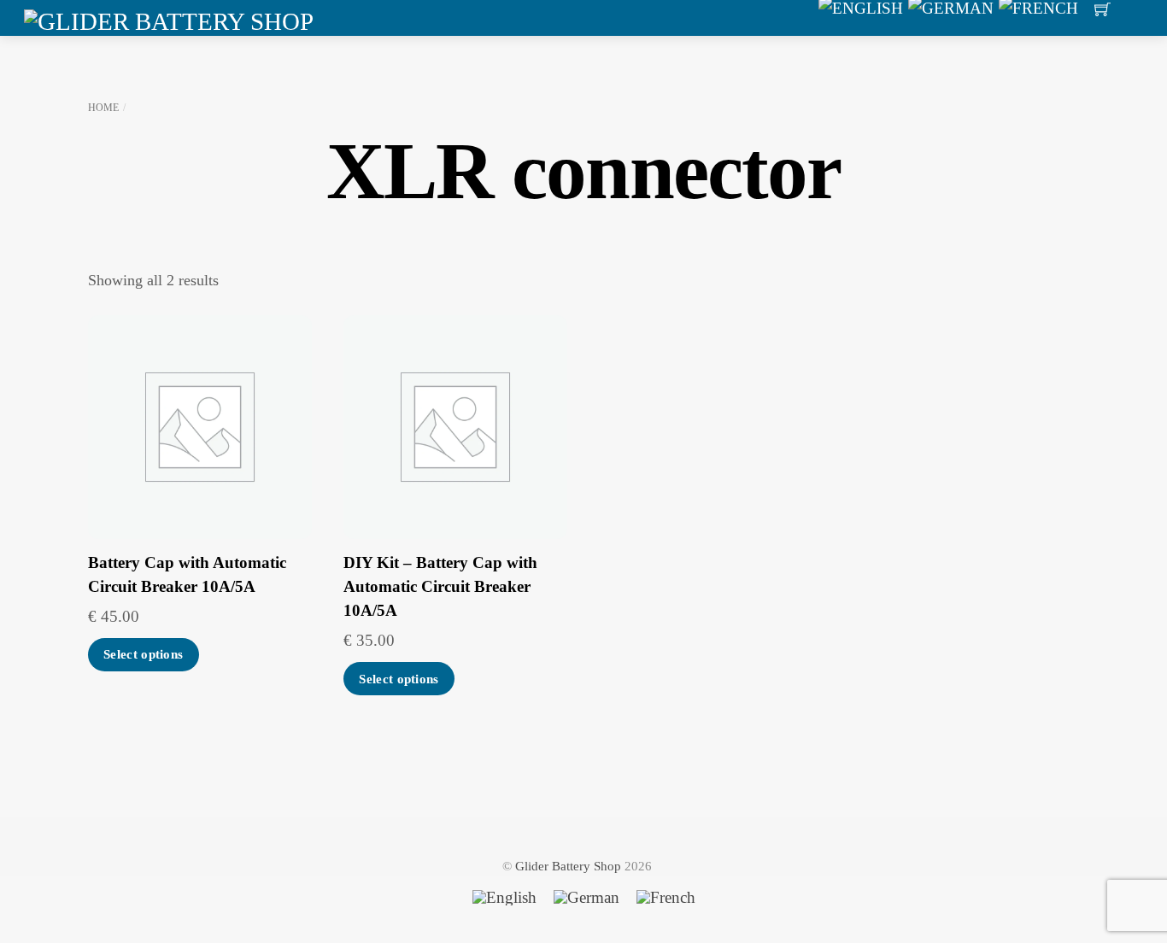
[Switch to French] (666, 897)
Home (103, 108)
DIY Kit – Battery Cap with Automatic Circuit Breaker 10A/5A (440, 587)
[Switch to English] (504, 897)
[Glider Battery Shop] (169, 18)
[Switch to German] (586, 897)
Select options (143, 654)
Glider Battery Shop (568, 865)
